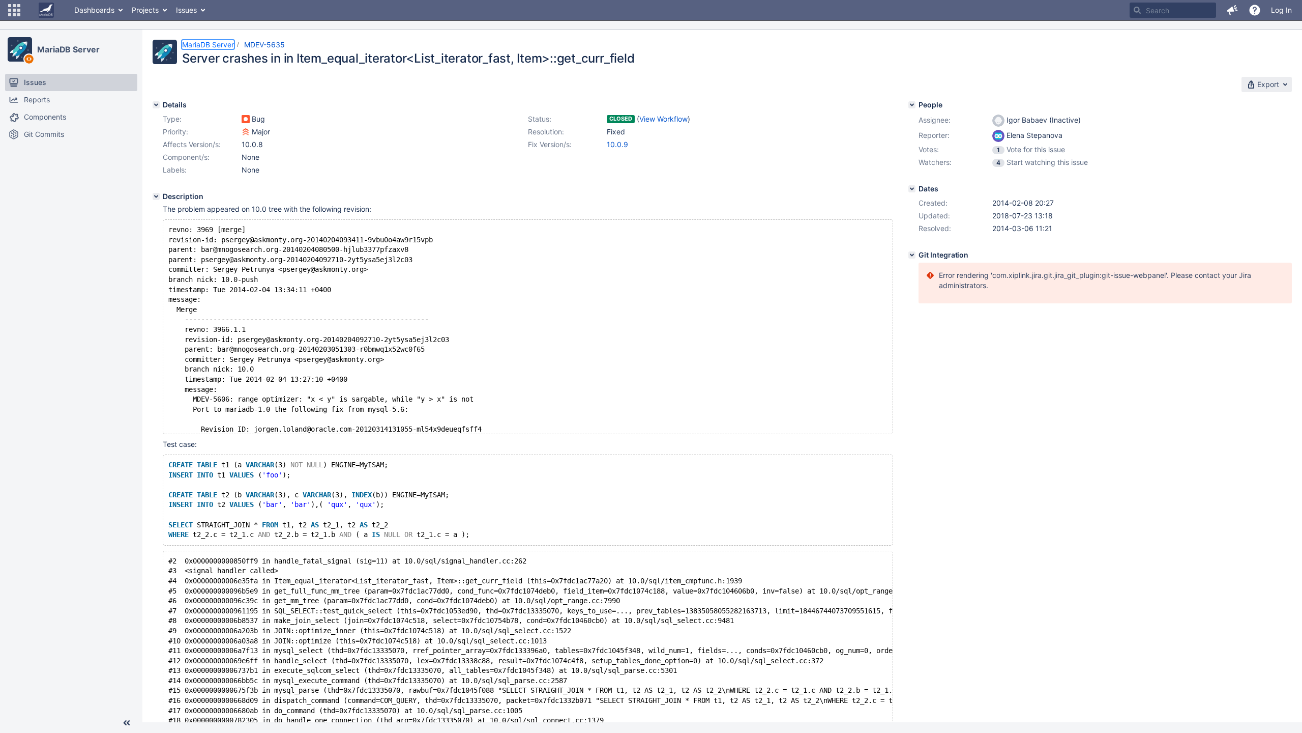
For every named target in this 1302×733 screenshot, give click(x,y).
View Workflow (663, 119)
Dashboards (94, 10)
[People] (911, 104)
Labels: (175, 169)
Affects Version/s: (192, 144)
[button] (14, 10)
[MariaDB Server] (20, 49)
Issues (186, 10)
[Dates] (911, 188)
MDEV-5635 (264, 44)
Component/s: (186, 157)
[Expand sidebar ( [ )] (126, 722)
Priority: (175, 131)
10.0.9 (617, 144)
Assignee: (935, 120)
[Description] (156, 196)
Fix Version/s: (550, 144)
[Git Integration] (911, 255)
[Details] (156, 104)
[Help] (1255, 10)
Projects (145, 10)
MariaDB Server (68, 49)
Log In (1281, 10)
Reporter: (934, 135)
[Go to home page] (46, 10)
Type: (172, 119)
